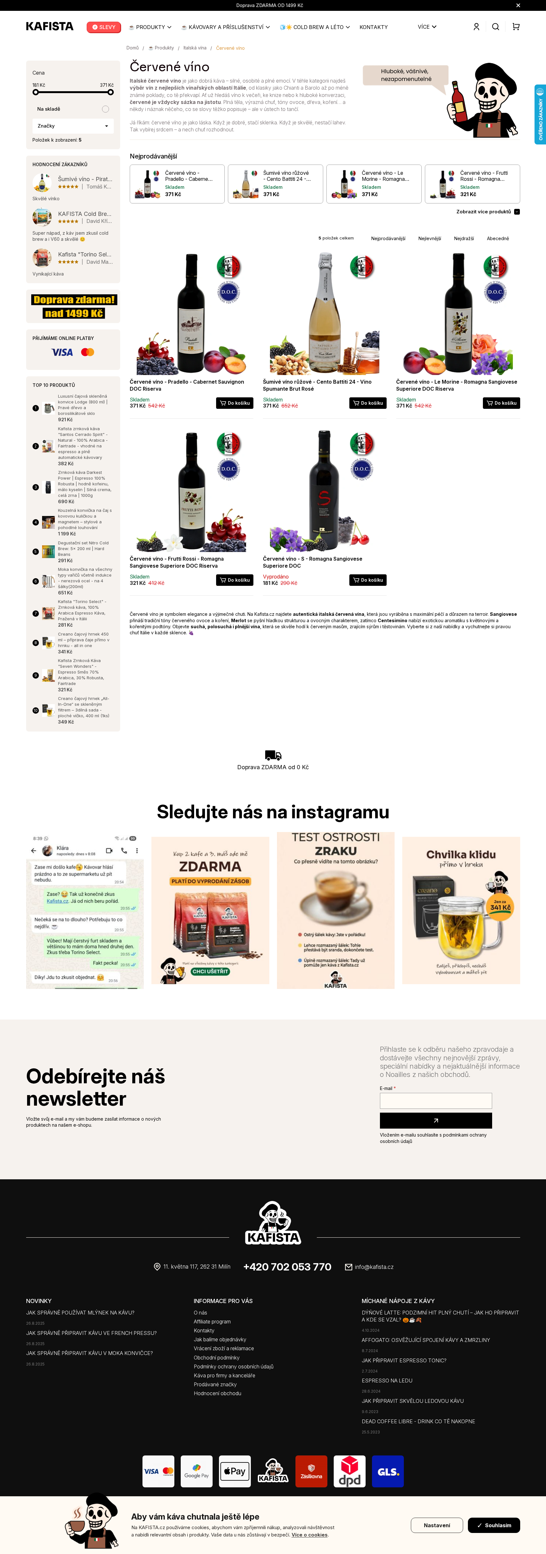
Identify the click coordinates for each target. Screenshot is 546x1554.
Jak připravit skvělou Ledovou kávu (413, 1401)
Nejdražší (464, 238)
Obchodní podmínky (217, 1357)
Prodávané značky (215, 1384)
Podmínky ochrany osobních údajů (233, 1366)
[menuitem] (103, 27)
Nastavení (437, 1525)
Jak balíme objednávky (220, 1339)
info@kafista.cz (374, 1266)
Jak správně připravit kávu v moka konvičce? (89, 1353)
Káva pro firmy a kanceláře (224, 1375)
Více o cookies (310, 1535)
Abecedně (498, 238)
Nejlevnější (430, 238)
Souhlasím (498, 1525)
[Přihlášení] (476, 27)
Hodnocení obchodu (217, 1393)
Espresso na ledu (387, 1380)
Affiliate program (212, 1321)
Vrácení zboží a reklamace (224, 1348)
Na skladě (48, 109)
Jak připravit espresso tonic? (404, 1360)
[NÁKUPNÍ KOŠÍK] (512, 26)
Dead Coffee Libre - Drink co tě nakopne (418, 1421)
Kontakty (204, 1330)
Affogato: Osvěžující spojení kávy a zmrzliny (426, 1340)
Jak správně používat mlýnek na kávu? (80, 1312)
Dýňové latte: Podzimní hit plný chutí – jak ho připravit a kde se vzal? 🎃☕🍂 (440, 1316)
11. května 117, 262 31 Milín (197, 1266)
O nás (200, 1312)
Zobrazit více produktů (483, 212)
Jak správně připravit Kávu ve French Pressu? (91, 1333)
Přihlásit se (436, 1121)
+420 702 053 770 (287, 1267)
